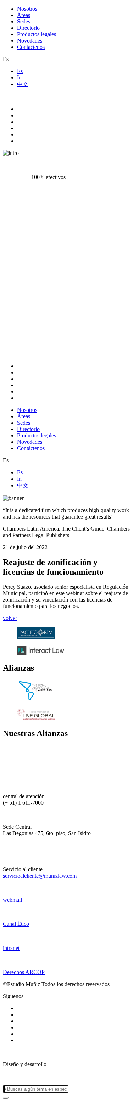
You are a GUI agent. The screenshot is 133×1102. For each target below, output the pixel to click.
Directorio (28, 28)
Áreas (23, 15)
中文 (22, 84)
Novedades (29, 41)
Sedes (23, 21)
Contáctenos (31, 47)
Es (20, 71)
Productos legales (36, 34)
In (19, 77)
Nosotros (27, 9)
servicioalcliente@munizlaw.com (40, 876)
